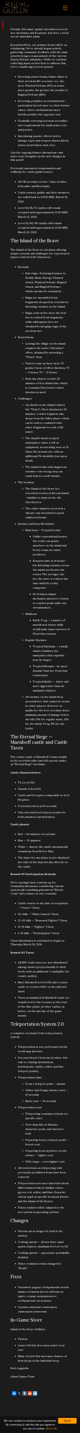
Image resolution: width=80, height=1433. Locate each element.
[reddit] (30, 1393)
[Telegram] (35, 1393)
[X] (19, 1393)
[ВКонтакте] (14, 1393)
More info (51, 1428)
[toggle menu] (65, 8)
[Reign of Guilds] (16, 8)
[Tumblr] (24, 1393)
